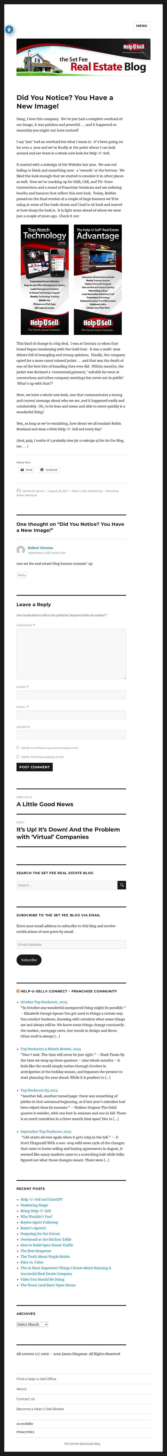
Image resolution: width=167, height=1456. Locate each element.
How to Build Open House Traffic (47, 1245)
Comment (25, 625)
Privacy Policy (25, 1432)
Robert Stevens (40, 548)
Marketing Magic (34, 1205)
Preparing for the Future (40, 1234)
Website (23, 727)
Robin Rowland (26, 495)
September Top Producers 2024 (46, 1131)
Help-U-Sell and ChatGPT (42, 1199)
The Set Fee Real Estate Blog (82, 1444)
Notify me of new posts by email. (42, 756)
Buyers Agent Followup (39, 1222)
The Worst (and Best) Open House (48, 1285)
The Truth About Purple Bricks (45, 1256)
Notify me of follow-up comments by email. (50, 748)
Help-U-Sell (79, 491)
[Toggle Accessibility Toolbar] (9, 29)
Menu (141, 26)
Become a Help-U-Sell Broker (40, 1409)
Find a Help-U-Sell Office (36, 1379)
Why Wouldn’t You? (37, 1217)
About (21, 1389)
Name (22, 687)
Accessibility (24, 1424)
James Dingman (33, 491)
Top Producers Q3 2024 (39, 1090)
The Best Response (36, 1251)
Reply (22, 575)
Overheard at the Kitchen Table (46, 1239)
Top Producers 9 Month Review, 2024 (51, 1049)
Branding (112, 491)
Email (22, 707)
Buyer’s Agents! (33, 1228)
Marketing (95, 491)
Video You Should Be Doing (42, 1279)
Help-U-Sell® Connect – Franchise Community (69, 991)
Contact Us (25, 1399)
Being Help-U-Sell (36, 1211)
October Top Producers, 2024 (44, 1002)
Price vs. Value (32, 1262)
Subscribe (29, 960)
